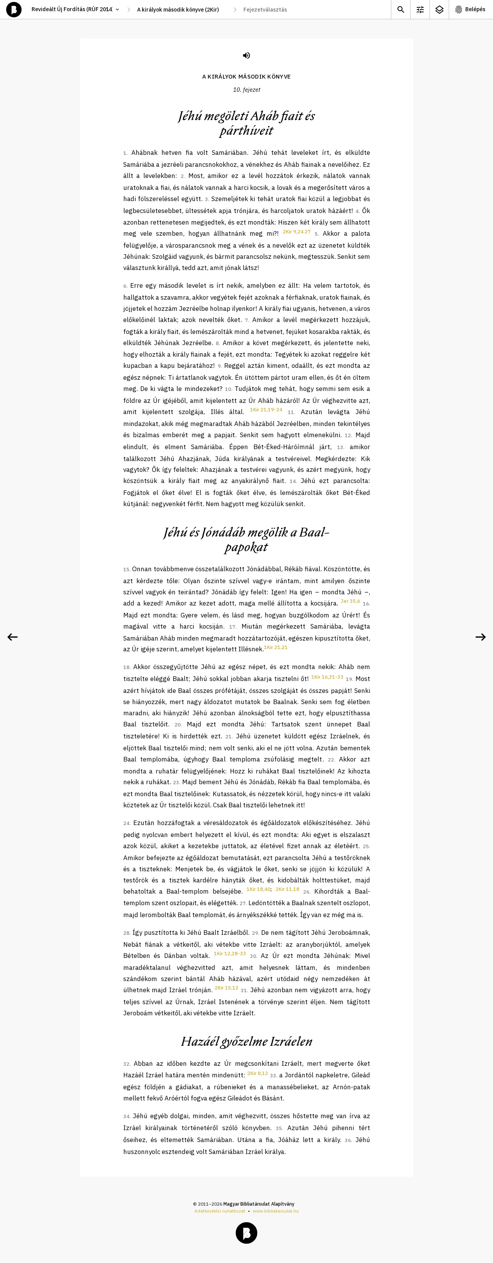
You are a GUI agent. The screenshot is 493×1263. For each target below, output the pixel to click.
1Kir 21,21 (276, 647)
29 (255, 933)
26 (306, 892)
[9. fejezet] (12, 637)
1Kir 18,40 (258, 889)
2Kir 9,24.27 (297, 231)
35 (279, 1128)
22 (331, 759)
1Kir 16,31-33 (327, 677)
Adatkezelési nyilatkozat (220, 1211)
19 (349, 679)
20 (177, 724)
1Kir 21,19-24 (266, 409)
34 (126, 1116)
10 (228, 389)
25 (366, 846)
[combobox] (181, 9)
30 (253, 956)
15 (126, 569)
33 (273, 1075)
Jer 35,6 (350, 601)
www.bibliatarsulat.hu (276, 1211)
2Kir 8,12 (257, 1073)
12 (348, 435)
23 (176, 782)
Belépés (475, 9)
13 (340, 447)
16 (366, 603)
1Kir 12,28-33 (230, 953)
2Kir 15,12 (226, 988)
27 (243, 903)
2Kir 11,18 (287, 889)
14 (293, 481)
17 (232, 627)
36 (348, 1140)
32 (126, 1064)
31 (244, 990)
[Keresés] (400, 9)
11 (291, 412)
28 (126, 933)
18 (126, 667)
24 (126, 823)
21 (228, 736)
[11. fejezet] (480, 637)
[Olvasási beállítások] (419, 9)
